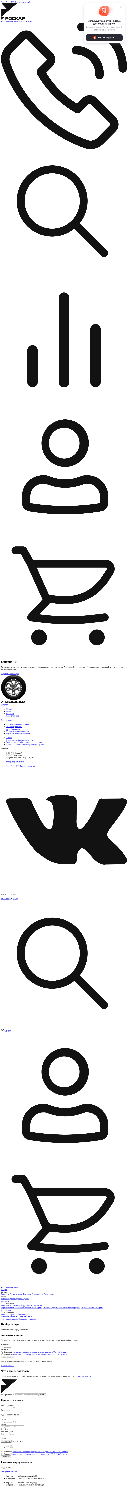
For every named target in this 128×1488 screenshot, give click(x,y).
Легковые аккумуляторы (11, 1305)
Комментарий (7, 1431)
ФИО (3, 1419)
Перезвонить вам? (22, 2)
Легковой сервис (8, 1314)
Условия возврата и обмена (17, 724)
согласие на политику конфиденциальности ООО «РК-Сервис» (39, 1354)
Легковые (5, 1294)
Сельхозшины (38, 1294)
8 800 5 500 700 (7, 2)
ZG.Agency (5, 898)
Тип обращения (7, 1405)
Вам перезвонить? (27, 766)
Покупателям (6, 720)
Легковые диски (8, 1299)
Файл (3, 1439)
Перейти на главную (10, 674)
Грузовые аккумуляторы (32, 1305)
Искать (42, 1395)
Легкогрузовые (16, 1294)
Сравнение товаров (27, 1319)
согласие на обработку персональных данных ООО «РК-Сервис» (40, 1352)
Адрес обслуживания (10, 1415)
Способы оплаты (13, 729)
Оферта (9, 738)
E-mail (3, 1424)
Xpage (15, 898)
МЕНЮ (7, 1031)
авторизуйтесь (84, 1376)
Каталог (4, 705)
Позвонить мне (7, 1357)
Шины (9, 709)
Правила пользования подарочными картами (25, 744)
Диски (9, 711)
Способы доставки (14, 727)
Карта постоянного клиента (18, 733)
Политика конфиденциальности (19, 740)
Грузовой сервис (23, 1314)
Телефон (4, 1349)
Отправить (6, 1457)
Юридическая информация (17, 731)
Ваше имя (5, 1344)
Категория (5, 1410)
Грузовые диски (22, 1299)
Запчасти (10, 713)
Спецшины (49, 1294)
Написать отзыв (26, 21)
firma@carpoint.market (15, 762)
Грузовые (27, 1294)
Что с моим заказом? (9, 21)
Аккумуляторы (12, 716)
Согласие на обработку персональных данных (25, 742)
